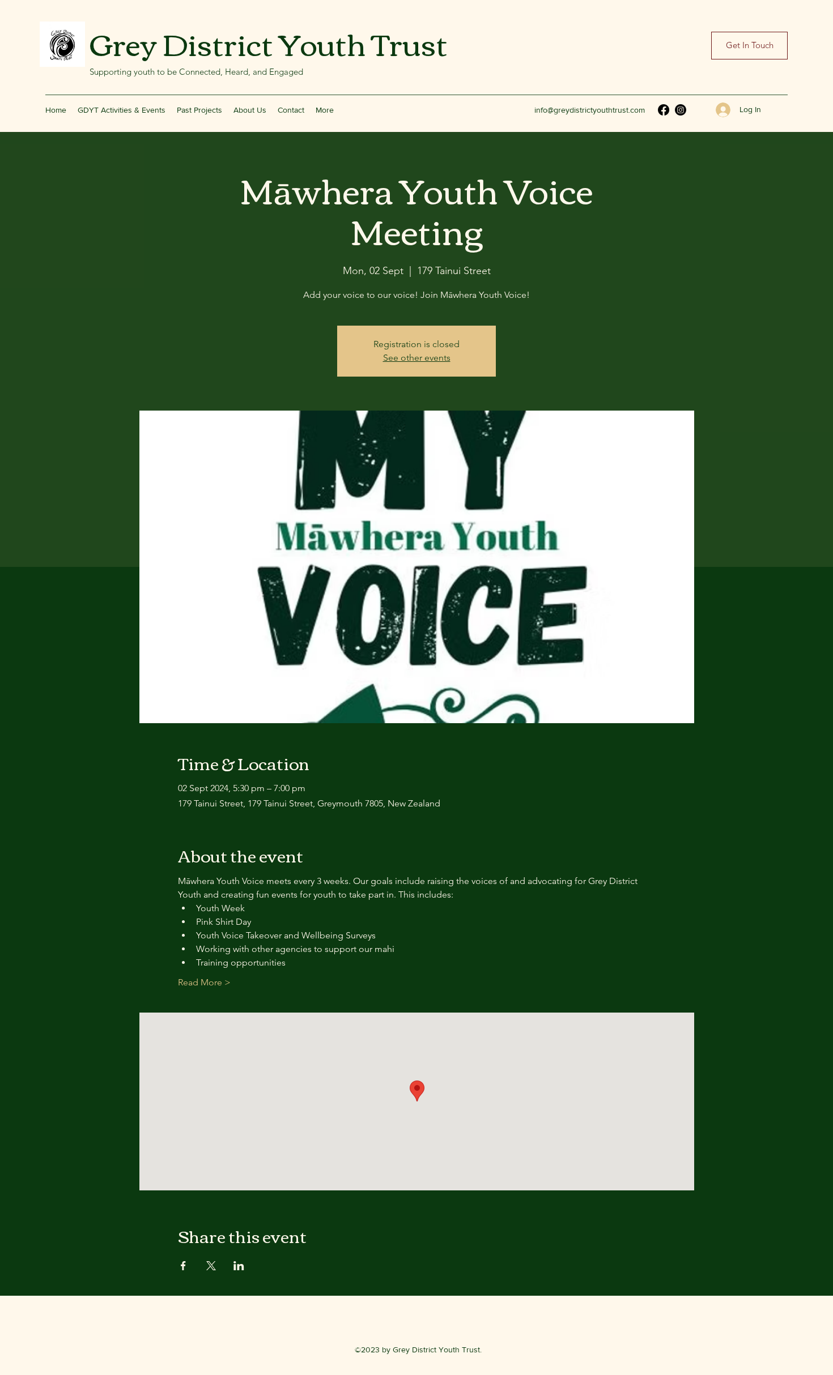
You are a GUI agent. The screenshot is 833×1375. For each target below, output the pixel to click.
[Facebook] (663, 110)
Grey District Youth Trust (269, 42)
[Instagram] (680, 110)
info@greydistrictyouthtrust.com (589, 109)
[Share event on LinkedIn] (238, 1265)
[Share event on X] (211, 1265)
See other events (416, 357)
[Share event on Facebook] (183, 1265)
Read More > (204, 982)
